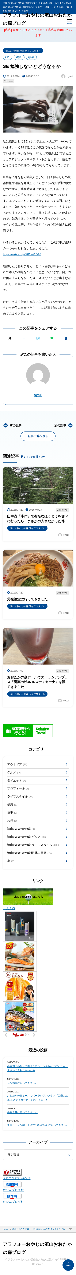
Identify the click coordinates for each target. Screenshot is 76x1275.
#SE (7, 57)
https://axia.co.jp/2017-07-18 (22, 254)
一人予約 (9, 908)
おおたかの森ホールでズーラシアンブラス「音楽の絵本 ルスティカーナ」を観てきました (37, 1097)
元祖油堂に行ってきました (22, 1083)
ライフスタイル (20, 796)
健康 (12, 804)
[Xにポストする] (10, 338)
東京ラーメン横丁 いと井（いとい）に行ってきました (38, 1125)
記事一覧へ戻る (38, 436)
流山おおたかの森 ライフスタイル (23, 50)
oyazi (38, 395)
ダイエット (16, 780)
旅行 (12, 820)
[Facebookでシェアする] (24, 338)
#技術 (31, 57)
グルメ (14, 772)
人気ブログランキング (16, 1178)
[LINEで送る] (52, 338)
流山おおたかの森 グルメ (26, 836)
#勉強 (19, 57)
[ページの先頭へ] (68, 1265)
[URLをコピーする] (66, 338)
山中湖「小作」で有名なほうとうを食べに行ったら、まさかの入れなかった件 (37, 1068)
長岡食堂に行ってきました (22, 1112)
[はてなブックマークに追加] (38, 338)
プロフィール (18, 788)
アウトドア (17, 764)
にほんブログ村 (13, 1190)
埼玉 (12, 812)
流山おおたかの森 (21, 828)
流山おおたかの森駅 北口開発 (29, 853)
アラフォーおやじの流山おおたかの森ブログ (37, 19)
